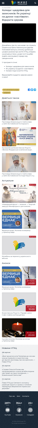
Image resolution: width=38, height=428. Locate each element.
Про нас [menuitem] (12, 396)
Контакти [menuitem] (25, 396)
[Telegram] (35, 90)
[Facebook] (29, 90)
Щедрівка (7, 92)
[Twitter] (32, 90)
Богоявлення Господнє (11, 90)
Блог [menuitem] (18, 396)
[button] (3, 3)
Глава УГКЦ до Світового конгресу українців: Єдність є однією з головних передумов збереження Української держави (17, 385)
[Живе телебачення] (19, 3)
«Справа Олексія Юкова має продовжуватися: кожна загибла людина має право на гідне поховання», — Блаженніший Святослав (18, 372)
